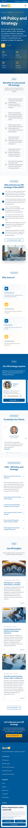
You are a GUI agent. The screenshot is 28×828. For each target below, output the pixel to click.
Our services (5, 756)
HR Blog (4, 786)
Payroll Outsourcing (7, 770)
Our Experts (5, 794)
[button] (2, 438)
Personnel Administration (8, 774)
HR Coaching (5, 760)
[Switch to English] (5, 1)
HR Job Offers (5, 797)
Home (3, 783)
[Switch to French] (3, 1)
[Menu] (25, 5)
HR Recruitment (6, 763)
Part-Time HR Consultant (8, 767)
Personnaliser (8, 821)
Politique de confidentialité (8, 817)
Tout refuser (20, 821)
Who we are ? (5, 790)
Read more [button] (7, 449)
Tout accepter (14, 824)
